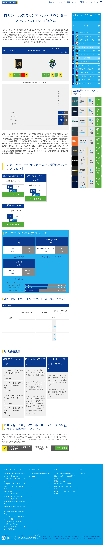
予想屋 (81, 2)
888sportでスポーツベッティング (14, 483)
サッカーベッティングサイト (63, 483)
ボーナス (75, 2)
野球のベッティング (60, 481)
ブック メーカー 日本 (62, 2)
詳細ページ (82, 103)
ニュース (89, 2)
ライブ (95, 2)
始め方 (51, 2)
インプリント (38, 535)
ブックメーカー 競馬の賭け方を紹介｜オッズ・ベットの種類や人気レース (64, 476)
